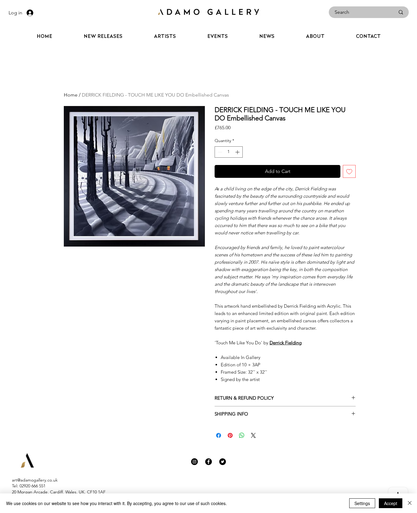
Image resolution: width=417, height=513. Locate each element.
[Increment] (238, 152)
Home (71, 95)
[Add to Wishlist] (349, 171)
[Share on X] (253, 435)
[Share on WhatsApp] (241, 435)
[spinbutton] (228, 152)
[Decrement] (219, 152)
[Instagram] (194, 461)
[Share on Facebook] (218, 435)
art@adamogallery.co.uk (35, 480)
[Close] (409, 503)
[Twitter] (222, 461)
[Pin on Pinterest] (230, 435)
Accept (390, 503)
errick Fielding (287, 343)
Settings (362, 503)
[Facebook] (208, 461)
